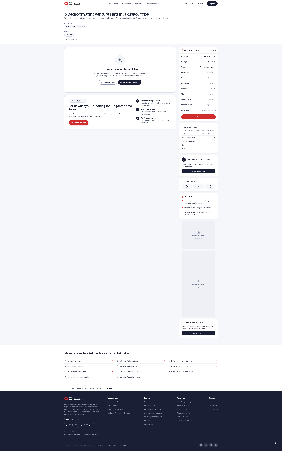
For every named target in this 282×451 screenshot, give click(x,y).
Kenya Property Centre (72, 434)
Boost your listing (183, 413)
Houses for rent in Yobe (115, 402)
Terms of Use (111, 445)
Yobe (92, 388)
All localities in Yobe (73, 39)
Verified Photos (182, 417)
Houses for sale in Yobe (115, 409)
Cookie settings (122, 445)
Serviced (69, 35)
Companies (126, 4)
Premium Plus (182, 409)
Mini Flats (82, 26)
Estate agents (149, 402)
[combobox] (204, 56)
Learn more (70, 419)
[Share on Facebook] (187, 186)
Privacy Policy (100, 445)
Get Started (197, 333)
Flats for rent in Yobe (114, 405)
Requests (138, 4)
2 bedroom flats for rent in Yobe (118, 413)
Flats (85, 388)
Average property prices (153, 413)
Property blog (149, 420)
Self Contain (70, 26)
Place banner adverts (184, 420)
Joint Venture (76, 388)
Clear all (213, 50)
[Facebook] (201, 445)
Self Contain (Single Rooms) (191, 141)
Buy (108, 4)
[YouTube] (216, 445)
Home (67, 388)
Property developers (151, 405)
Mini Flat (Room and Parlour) (191, 137)
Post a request (80, 122)
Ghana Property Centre (90, 434)
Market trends (152, 4)
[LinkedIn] (211, 445)
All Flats (184, 149)
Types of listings (183, 405)
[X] (206, 445)
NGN (189, 4)
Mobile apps (213, 409)
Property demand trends (153, 409)
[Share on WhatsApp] (210, 186)
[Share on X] (198, 186)
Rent (116, 4)
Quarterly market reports (153, 417)
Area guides (148, 424)
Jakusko (99, 388)
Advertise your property (185, 402)
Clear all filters (109, 82)
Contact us (213, 405)
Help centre (213, 402)
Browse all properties (131, 82)
